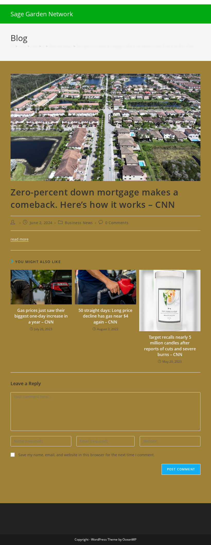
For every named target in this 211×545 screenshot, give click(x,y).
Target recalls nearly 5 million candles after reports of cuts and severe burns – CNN (170, 345)
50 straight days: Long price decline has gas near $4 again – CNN (105, 316)
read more (20, 239)
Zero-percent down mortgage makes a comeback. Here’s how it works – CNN (135, 46)
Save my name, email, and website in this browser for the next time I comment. (86, 454)
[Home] (12, 46)
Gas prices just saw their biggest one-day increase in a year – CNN (41, 316)
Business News (79, 222)
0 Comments (116, 222)
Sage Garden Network (42, 14)
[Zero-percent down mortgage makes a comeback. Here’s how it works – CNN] (105, 126)
